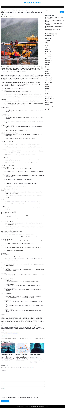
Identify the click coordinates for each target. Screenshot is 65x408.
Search (46, 10)
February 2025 (48, 73)
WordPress (46, 406)
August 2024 (47, 84)
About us (28, 6)
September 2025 (48, 60)
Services (33, 6)
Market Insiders (32, 2)
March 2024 (47, 93)
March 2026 (47, 49)
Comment (3, 370)
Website (3, 393)
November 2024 (48, 79)
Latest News (47, 107)
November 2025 (48, 56)
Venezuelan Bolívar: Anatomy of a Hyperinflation (35, 356)
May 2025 (47, 68)
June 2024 (47, 88)
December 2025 (48, 55)
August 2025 (47, 62)
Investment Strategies (49, 106)
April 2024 (47, 92)
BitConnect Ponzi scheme (12, 333)
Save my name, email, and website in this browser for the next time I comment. (20, 397)
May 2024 (47, 90)
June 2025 (47, 66)
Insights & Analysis (49, 102)
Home (3, 6)
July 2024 (47, 86)
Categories (8, 6)
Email (2, 388)
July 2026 (47, 42)
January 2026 (47, 53)
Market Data (47, 109)
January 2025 (47, 75)
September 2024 (48, 82)
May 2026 (47, 45)
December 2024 (48, 77)
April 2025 (47, 69)
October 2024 (48, 80)
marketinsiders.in (11, 16)
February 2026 (48, 51)
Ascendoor (37, 406)
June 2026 (47, 44)
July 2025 (47, 64)
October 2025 (48, 58)
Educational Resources (4, 335)
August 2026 (47, 40)
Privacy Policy (21, 6)
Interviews (47, 104)
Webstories (15, 6)
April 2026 (47, 47)
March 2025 (47, 71)
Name (3, 384)
